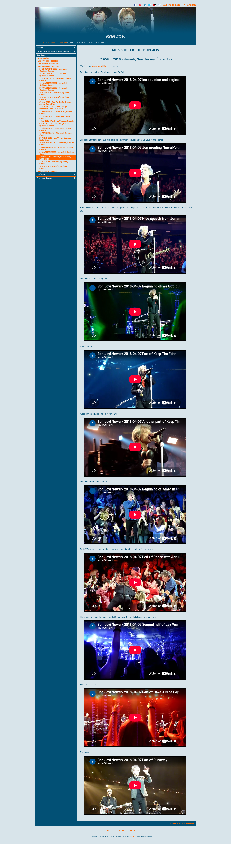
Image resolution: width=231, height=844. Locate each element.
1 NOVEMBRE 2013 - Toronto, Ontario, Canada (56, 144)
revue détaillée (99, 66)
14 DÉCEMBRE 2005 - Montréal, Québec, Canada (53, 70)
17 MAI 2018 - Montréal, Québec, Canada (53, 163)
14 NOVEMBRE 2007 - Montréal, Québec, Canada (53, 84)
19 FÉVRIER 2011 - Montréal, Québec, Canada (55, 117)
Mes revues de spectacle (48, 61)
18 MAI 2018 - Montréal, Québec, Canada (53, 167)
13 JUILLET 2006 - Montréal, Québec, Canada (55, 79)
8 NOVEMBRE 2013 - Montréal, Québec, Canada (56, 153)
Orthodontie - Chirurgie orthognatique (54, 51)
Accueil (40, 47)
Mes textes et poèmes (47, 171)
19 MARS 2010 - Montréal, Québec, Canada (54, 94)
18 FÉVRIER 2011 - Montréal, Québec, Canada (55, 113)
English (191, 4)
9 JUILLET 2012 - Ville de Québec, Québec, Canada (54, 125)
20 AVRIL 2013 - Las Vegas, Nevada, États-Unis (55, 139)
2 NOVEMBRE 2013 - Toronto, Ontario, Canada (56, 148)
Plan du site (112, 831)
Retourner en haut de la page (182, 823)
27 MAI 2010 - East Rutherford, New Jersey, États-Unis (55, 103)
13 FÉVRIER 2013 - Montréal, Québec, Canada (55, 129)
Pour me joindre (170, 4)
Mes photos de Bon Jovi (48, 64)
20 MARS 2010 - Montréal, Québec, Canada (54, 98)
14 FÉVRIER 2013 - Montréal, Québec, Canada (55, 134)
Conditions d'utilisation (128, 831)
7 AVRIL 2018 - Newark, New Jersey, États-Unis (55, 158)
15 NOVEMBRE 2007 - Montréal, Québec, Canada (53, 89)
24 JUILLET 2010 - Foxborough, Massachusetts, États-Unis (53, 108)
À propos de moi (44, 178)
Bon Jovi (41, 42)
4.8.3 (133, 836)
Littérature (41, 174)
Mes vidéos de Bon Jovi (57, 42)
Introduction (43, 58)
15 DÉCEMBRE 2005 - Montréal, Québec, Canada (53, 75)
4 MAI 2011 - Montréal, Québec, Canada (56, 121)
